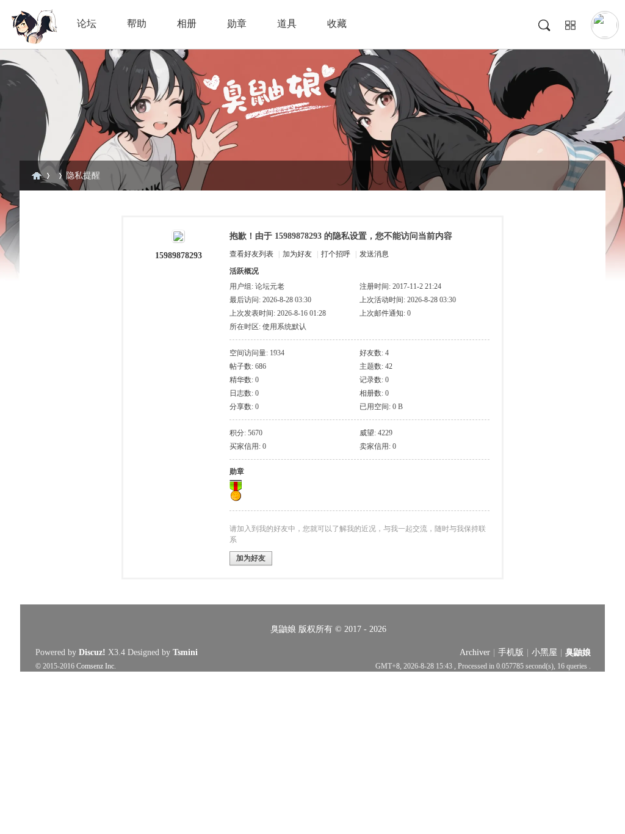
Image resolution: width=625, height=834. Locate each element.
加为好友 (297, 254)
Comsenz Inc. (96, 666)
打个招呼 (335, 254)
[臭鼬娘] (33, 41)
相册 (187, 23)
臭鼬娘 (37, 175)
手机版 (511, 652)
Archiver (475, 652)
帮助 (136, 23)
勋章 (237, 23)
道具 (287, 23)
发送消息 (374, 254)
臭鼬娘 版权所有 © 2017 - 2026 (328, 629)
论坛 (86, 23)
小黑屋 (544, 652)
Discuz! (92, 652)
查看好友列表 (251, 254)
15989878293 (178, 255)
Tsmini (185, 652)
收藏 (337, 23)
